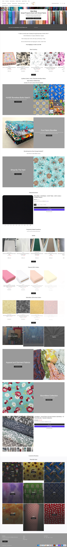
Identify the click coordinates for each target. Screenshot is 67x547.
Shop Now (12, 338)
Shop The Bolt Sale (18, 101)
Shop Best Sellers (29, 18)
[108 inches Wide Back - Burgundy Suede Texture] (51, 307)
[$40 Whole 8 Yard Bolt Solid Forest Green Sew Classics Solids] (37, 245)
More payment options (49, 211)
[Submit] (64, 27)
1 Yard (35, 204)
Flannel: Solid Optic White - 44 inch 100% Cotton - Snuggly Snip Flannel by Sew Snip (23, 286)
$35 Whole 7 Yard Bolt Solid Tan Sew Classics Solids (51, 254)
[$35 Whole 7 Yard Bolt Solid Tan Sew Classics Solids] (51, 245)
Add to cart (9, 257)
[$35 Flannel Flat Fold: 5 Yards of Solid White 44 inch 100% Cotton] (23, 245)
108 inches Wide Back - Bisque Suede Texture (9, 315)
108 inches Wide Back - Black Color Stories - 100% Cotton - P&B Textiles (23, 316)
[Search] (61, 3)
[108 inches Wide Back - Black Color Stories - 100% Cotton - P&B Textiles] (23, 307)
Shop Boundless (49, 399)
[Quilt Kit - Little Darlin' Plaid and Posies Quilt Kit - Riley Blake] (9, 59)
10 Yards (44, 204)
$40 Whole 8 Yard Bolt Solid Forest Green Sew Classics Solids (37, 254)
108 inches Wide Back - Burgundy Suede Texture (50, 315)
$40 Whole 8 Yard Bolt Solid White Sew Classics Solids (9, 254)
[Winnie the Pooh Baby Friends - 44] (37, 59)
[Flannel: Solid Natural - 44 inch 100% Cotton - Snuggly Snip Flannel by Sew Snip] (37, 276)
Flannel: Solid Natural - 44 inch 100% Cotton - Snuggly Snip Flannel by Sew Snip (37, 286)
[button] (3, 62)
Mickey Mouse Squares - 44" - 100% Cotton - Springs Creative (23, 68)
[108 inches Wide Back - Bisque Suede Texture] (9, 307)
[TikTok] (52, 537)
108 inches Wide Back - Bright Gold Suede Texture (37, 316)
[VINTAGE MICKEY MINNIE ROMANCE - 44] (51, 59)
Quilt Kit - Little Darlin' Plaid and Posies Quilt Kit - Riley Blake (9, 68)
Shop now (12, 473)
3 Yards (38, 204)
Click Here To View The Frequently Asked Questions (33, 231)
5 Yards (41, 204)
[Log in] (62, 3)
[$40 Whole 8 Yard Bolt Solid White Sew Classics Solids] (9, 245)
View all (34, 74)
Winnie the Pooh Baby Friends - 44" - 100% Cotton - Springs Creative (37, 68)
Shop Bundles (49, 135)
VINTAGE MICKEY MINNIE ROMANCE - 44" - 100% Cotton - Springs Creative (50, 68)
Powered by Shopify (9, 545)
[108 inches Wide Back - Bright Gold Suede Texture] (37, 307)
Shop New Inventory (37, 18)
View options (9, 289)
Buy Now (54, 339)
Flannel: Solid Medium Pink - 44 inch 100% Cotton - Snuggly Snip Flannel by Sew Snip (9, 286)
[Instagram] (46, 537)
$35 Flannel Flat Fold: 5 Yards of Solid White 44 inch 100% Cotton (23, 254)
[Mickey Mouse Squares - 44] (23, 59)
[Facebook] (44, 537)
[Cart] (64, 3)
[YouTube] (50, 537)
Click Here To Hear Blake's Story (33, 153)
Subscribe (5, 541)
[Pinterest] (48, 537)
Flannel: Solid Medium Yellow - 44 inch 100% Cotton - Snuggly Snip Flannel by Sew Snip (51, 286)
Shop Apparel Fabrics (18, 366)
